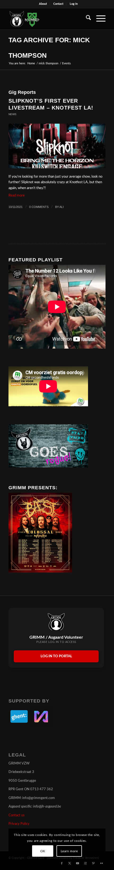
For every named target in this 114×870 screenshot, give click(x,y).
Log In (74, 3)
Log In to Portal (56, 656)
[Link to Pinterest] (94, 863)
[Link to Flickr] (102, 863)
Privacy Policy (18, 824)
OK (42, 851)
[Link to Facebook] (62, 863)
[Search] (86, 19)
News (12, 114)
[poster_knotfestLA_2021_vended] (57, 146)
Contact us (16, 815)
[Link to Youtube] (78, 863)
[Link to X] (70, 863)
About (43, 3)
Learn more (69, 851)
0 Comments (39, 206)
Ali (61, 206)
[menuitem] (43, 4)
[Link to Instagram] (86, 863)
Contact (58, 3)
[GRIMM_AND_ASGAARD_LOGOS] (47, 19)
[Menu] (98, 19)
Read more (16, 195)
